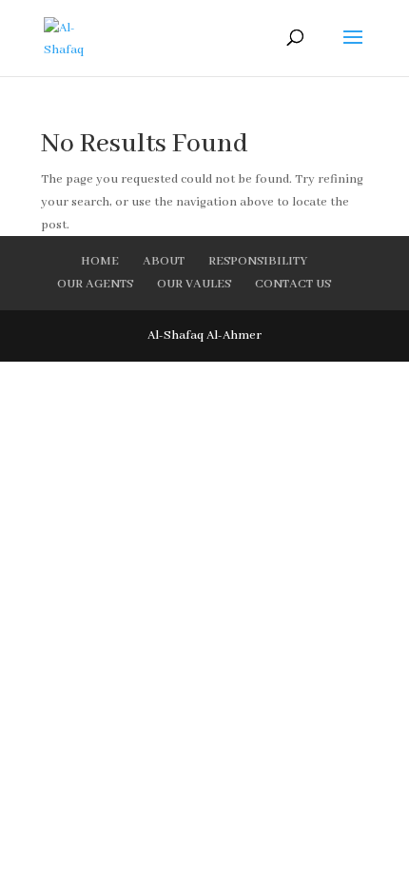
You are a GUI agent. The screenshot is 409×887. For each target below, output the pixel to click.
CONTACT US (293, 284)
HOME (100, 261)
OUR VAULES (194, 284)
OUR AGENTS (95, 284)
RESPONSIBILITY (257, 261)
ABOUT (164, 261)
